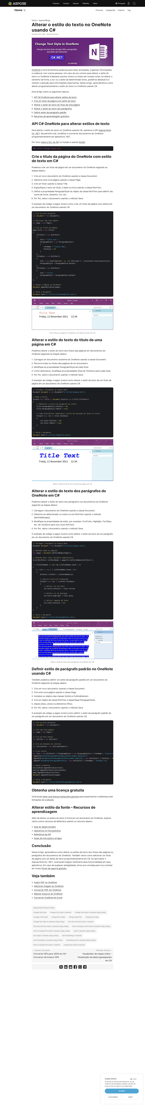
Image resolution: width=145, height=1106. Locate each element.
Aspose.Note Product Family (43, 908)
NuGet (82, 142)
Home (18, 10)
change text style (92, 917)
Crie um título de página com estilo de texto (55, 101)
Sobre (95, 3)
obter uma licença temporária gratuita (60, 796)
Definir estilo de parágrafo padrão (50, 112)
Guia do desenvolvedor (45, 827)
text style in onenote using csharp (45, 935)
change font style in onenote (60, 912)
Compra (66, 3)
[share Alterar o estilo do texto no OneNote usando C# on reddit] (70, 967)
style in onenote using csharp (84, 931)
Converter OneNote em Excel (48, 897)
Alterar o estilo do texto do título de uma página (57, 105)
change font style (39, 912)
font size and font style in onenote (80, 922)
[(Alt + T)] (24, 10)
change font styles (58, 917)
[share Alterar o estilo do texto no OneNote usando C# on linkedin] (66, 967)
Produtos (56, 3)
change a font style (40, 917)
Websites (86, 3)
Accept (122, 1091)
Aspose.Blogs (44, 20)
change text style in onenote (74, 945)
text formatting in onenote (71, 935)
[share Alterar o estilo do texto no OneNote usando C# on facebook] (75, 967)
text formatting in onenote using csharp (48, 940)
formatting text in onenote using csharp (81, 940)
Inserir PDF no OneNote (45, 882)
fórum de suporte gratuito (54, 868)
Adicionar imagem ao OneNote (48, 886)
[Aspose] (17, 3)
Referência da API (42, 834)
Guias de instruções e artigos (48, 838)
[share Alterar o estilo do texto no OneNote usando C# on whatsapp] (80, 967)
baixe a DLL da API (50, 142)
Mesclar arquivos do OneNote (48, 894)
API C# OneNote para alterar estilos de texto (55, 97)
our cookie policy (127, 1086)
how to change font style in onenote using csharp (51, 931)
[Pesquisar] (134, 3)
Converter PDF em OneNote (47, 890)
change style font (75, 917)
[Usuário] (128, 3)
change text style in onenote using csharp (48, 922)
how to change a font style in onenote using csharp (91, 926)
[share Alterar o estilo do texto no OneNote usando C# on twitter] (61, 967)
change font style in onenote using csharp (90, 912)
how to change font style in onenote (46, 945)
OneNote (36, 70)
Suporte (76, 3)
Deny (130, 1097)
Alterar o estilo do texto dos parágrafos (53, 108)
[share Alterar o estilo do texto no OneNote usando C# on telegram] (85, 967)
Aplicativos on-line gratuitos (47, 831)
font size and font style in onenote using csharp (51, 926)
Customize (113, 1097)
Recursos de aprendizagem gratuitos (51, 116)
